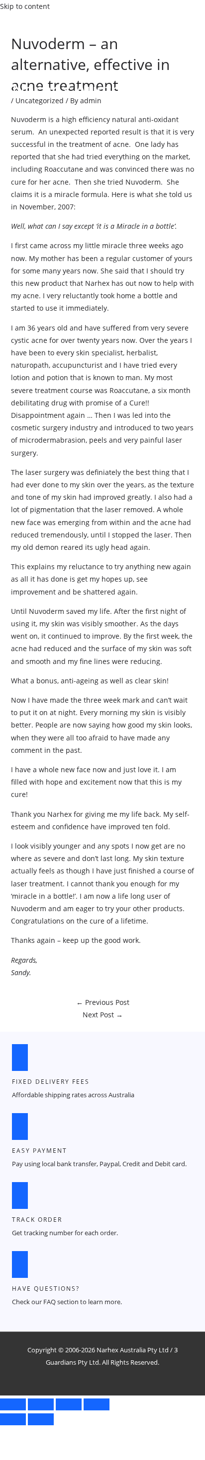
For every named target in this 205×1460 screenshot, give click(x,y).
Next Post (103, 1014)
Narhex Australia (79, 89)
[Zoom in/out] (13, 1404)
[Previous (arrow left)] (13, 1419)
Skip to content (25, 6)
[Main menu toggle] (34, 111)
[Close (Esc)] (96, 1404)
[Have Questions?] (20, 1264)
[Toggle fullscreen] (41, 1404)
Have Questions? (46, 1288)
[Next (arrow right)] (41, 1419)
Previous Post (102, 1002)
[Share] (69, 1404)
